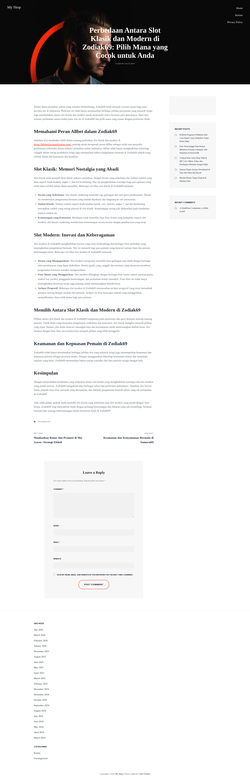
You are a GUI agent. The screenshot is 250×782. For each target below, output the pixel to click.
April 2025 (39, 673)
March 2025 (39, 678)
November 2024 (41, 694)
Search (207, 106)
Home (239, 8)
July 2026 (38, 629)
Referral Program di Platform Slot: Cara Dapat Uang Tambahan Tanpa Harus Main (194, 138)
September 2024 (41, 705)
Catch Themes (144, 774)
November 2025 (41, 651)
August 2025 (40, 656)
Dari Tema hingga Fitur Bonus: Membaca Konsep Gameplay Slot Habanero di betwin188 (193, 149)
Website (57, 559)
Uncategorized (44, 421)
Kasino (239, 15)
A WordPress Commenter (190, 208)
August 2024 (40, 710)
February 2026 (41, 640)
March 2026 (39, 635)
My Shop (14, 7)
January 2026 (40, 646)
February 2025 (41, 683)
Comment (58, 489)
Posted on (125, 63)
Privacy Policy (235, 22)
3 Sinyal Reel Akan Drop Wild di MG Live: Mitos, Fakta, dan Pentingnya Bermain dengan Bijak (194, 161)
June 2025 (38, 662)
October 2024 (40, 700)
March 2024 (39, 737)
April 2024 (39, 732)
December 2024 (41, 689)
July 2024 (38, 716)
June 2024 (38, 721)
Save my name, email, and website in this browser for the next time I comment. (95, 575)
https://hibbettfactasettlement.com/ (52, 144)
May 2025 (38, 667)
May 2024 (38, 727)
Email (56, 542)
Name (56, 525)
